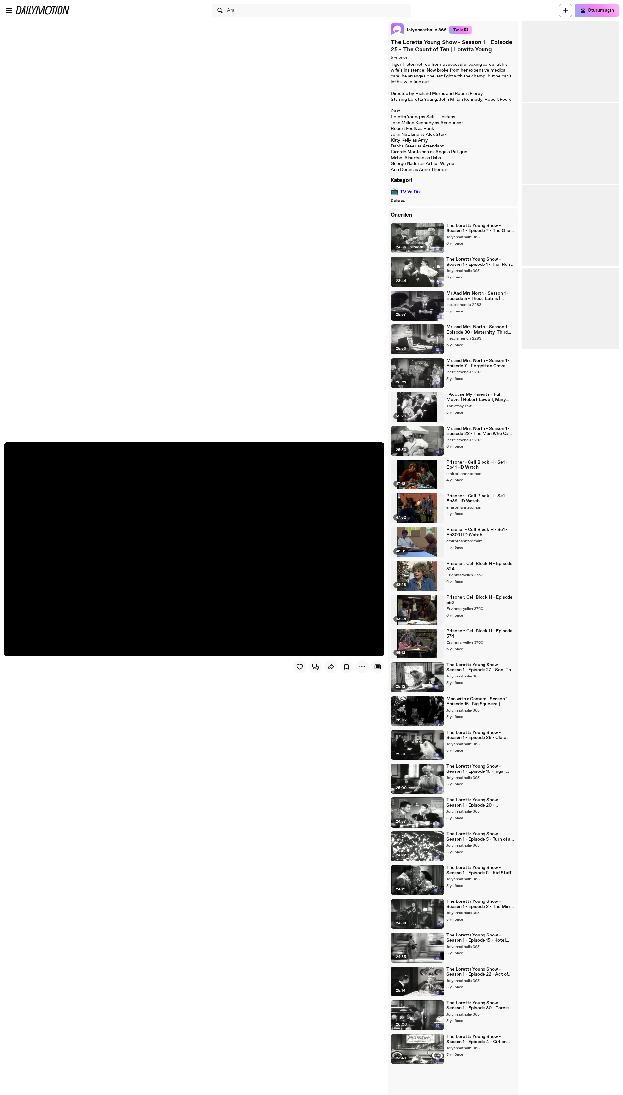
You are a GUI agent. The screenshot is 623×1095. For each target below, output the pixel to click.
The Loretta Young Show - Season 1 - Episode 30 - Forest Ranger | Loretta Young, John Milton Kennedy (477, 1005)
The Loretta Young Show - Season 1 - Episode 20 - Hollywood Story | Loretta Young (480, 802)
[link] (418, 29)
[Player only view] (377, 666)
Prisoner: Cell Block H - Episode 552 (479, 600)
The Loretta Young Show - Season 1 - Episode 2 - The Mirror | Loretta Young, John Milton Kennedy (480, 904)
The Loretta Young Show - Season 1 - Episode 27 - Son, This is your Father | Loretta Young (480, 667)
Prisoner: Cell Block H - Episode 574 (479, 634)
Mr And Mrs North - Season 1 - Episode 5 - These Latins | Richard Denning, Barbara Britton (480, 296)
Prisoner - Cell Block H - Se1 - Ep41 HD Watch (476, 465)
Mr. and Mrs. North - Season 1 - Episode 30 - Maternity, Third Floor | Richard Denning (478, 329)
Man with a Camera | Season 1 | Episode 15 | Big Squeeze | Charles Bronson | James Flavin (478, 701)
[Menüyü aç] (9, 10)
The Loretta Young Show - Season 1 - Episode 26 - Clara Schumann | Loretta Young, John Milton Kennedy (480, 735)
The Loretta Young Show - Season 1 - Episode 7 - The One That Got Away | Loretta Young (478, 228)
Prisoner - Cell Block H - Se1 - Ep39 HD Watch (476, 498)
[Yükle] (565, 10)
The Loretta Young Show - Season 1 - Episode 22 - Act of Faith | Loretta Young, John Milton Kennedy (477, 972)
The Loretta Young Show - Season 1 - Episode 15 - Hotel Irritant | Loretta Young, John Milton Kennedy (476, 938)
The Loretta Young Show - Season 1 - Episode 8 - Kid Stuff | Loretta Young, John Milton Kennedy (480, 870)
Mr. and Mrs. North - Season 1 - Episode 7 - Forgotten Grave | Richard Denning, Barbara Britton (480, 363)
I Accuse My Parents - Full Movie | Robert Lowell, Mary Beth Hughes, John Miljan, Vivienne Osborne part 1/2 (476, 397)
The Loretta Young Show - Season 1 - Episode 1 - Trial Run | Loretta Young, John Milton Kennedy (479, 262)
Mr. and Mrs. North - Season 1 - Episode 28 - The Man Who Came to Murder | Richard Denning (480, 431)
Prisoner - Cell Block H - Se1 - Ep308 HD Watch (476, 532)
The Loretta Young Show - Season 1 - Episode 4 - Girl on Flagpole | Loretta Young (476, 1039)
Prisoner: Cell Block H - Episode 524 (479, 566)
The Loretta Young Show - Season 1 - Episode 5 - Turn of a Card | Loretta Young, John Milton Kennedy (478, 836)
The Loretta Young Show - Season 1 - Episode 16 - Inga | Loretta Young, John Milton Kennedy (476, 769)
